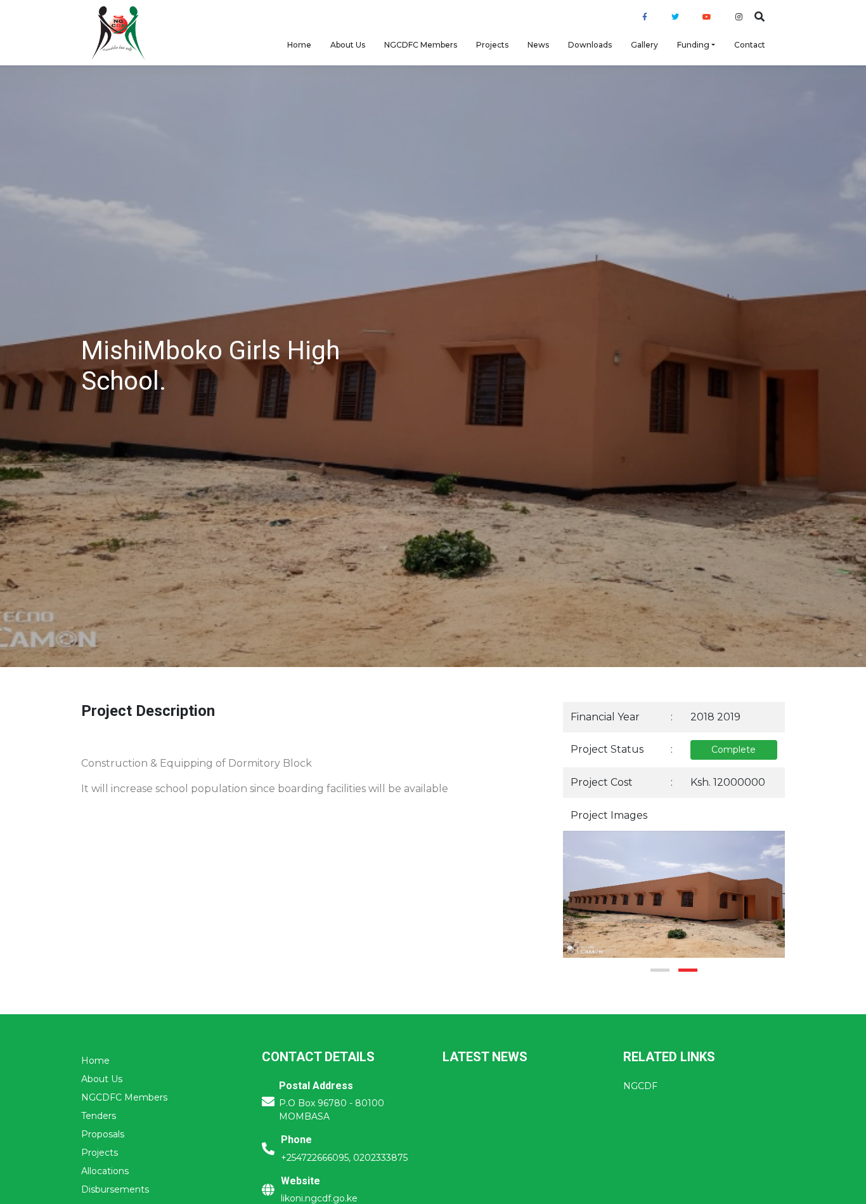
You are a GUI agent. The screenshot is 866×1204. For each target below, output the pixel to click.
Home (299, 45)
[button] (660, 970)
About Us (347, 45)
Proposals (102, 1134)
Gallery (644, 45)
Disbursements (115, 1189)
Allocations (105, 1171)
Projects (492, 45)
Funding (693, 45)
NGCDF (640, 1086)
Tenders (98, 1115)
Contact (749, 45)
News (538, 45)
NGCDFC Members (420, 45)
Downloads (590, 45)
